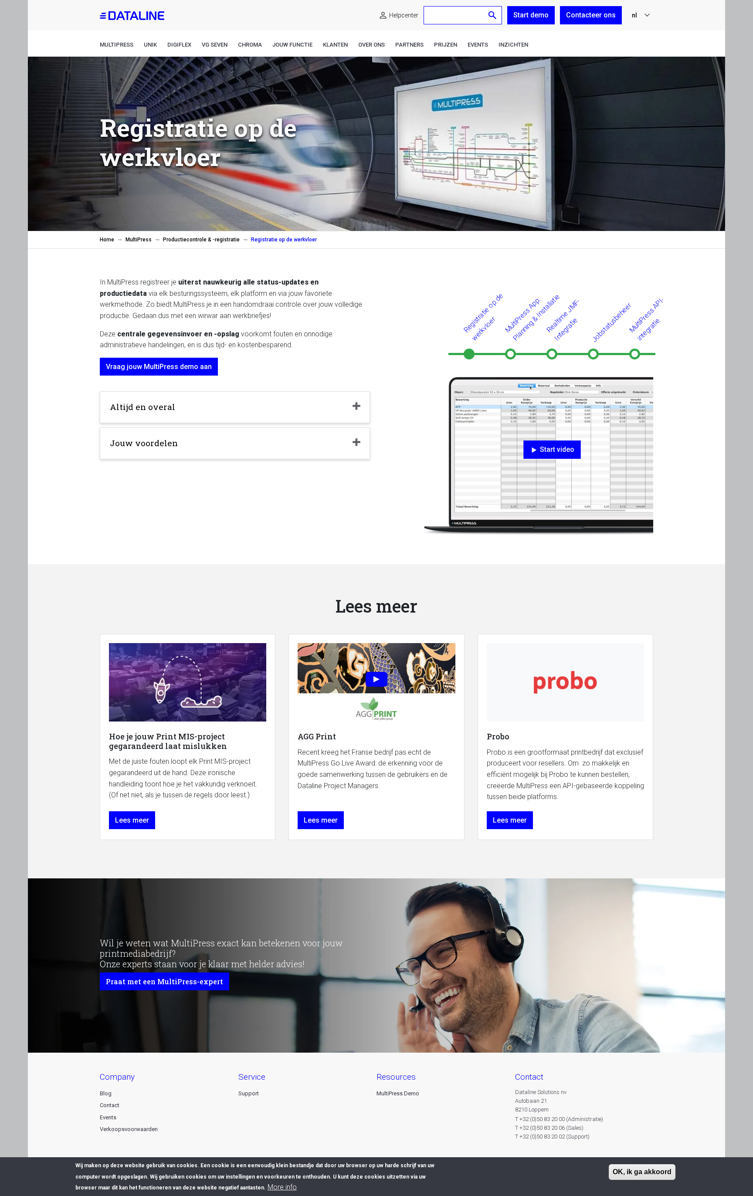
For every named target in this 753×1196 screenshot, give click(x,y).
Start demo (531, 15)
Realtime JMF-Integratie (563, 319)
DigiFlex (179, 44)
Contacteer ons (591, 15)
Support (248, 1093)
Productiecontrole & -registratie (201, 240)
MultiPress (116, 44)
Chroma (250, 44)
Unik (150, 44)
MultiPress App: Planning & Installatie (532, 317)
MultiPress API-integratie (647, 319)
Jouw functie (292, 44)
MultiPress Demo (397, 1093)
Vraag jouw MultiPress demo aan (159, 367)
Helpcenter (403, 15)
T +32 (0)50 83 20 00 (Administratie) (559, 1119)
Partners (409, 44)
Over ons (371, 44)
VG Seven (214, 44)
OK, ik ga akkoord (642, 1172)
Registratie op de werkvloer (483, 316)
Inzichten (513, 44)
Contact (109, 1105)
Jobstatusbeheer (611, 322)
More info (282, 1187)
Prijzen (445, 44)
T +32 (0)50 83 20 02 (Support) (552, 1136)
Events (478, 44)
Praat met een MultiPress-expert (164, 981)
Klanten (335, 44)
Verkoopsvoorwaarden (129, 1129)
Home (107, 240)
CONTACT (529, 1077)
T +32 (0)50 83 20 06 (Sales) (549, 1128)
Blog (106, 1093)
